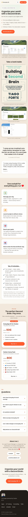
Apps (2, 504)
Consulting (16, 504)
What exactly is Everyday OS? (14, 418)
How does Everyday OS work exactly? (14, 398)
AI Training (9, 504)
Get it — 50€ (23, 2)
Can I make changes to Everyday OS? (14, 424)
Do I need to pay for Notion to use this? (14, 405)
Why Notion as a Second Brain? (14, 429)
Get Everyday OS (8, 31)
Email (18, 453)
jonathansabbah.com (14, 457)
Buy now (14, 343)
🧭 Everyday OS (5, 2)
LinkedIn (11, 453)
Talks (22, 504)
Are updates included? (14, 412)
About (3, 507)
